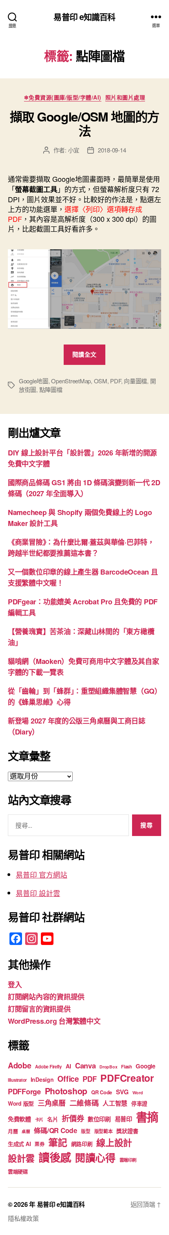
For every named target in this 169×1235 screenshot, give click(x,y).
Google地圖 (33, 381)
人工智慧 (115, 1103)
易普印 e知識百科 (84, 17)
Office (68, 1078)
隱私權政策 (23, 1218)
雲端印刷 (127, 1160)
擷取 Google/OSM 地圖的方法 (84, 123)
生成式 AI (19, 1144)
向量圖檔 (135, 381)
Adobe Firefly (48, 1066)
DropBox (108, 1067)
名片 (52, 1119)
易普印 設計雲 (38, 893)
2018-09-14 (112, 150)
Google (145, 1066)
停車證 (139, 1103)
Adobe (19, 1065)
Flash (126, 1066)
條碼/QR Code (55, 1130)
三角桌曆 (52, 1103)
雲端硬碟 (18, 1171)
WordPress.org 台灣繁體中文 (54, 1021)
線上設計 (114, 1142)
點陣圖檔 (50, 389)
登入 (15, 984)
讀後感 (55, 1157)
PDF (115, 381)
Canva (85, 1065)
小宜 (74, 150)
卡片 (39, 1119)
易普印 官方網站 (41, 874)
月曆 (13, 1131)
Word (137, 1092)
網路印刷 (82, 1144)
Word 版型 (21, 1103)
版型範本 (103, 1131)
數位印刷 (99, 1119)
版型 (85, 1131)
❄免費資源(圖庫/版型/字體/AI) (62, 97)
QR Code (101, 1092)
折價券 (73, 1118)
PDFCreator (127, 1078)
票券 (39, 1144)
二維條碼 (84, 1102)
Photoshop (66, 1091)
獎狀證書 (127, 1131)
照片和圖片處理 (125, 97)
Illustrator (17, 1080)
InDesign (42, 1079)
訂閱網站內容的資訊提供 (46, 997)
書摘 (147, 1116)
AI (68, 1066)
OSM (100, 381)
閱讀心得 (95, 1157)
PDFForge (24, 1091)
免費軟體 (19, 1119)
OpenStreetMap (71, 381)
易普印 (123, 1119)
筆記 (57, 1142)
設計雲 (21, 1158)
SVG (122, 1091)
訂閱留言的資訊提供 (39, 1009)
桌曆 (26, 1131)
